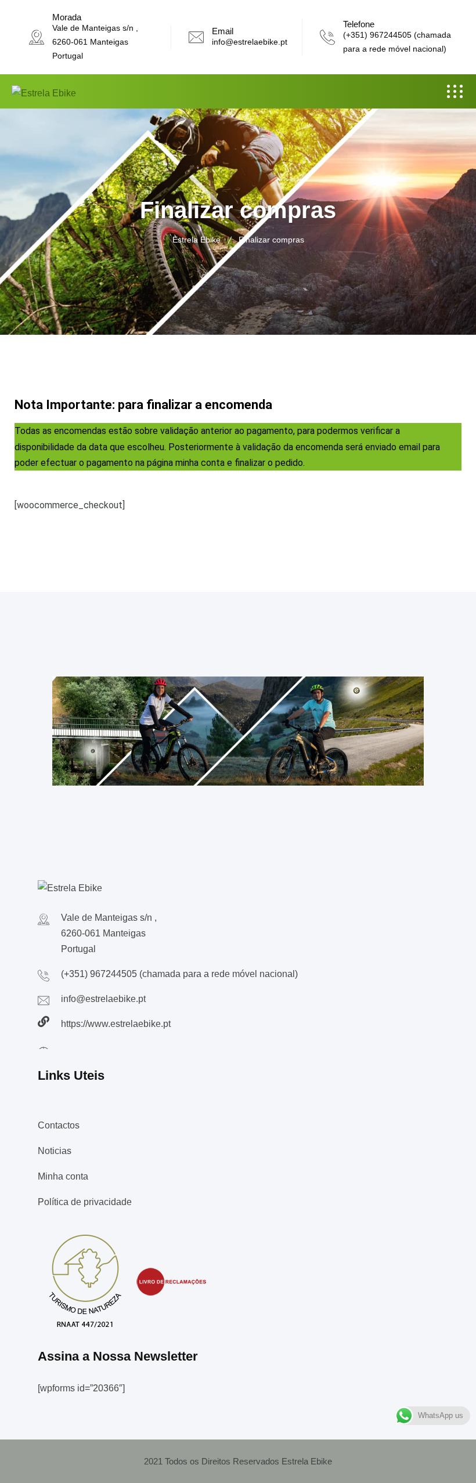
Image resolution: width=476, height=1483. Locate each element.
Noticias (54, 1151)
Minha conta (63, 1176)
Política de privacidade (85, 1202)
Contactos (59, 1125)
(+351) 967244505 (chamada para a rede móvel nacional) (179, 974)
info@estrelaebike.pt (249, 41)
